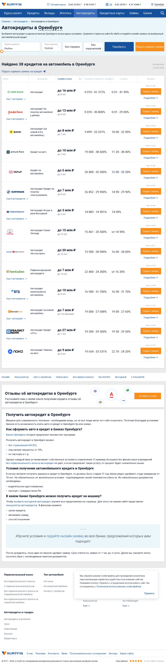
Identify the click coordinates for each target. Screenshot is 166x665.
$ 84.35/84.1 (75, 4)
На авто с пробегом (54, 591)
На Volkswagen (130, 600)
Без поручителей (93, 46)
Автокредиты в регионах (17, 619)
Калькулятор (22, 376)
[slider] (1, 51)
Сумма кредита (11, 44)
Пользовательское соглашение (88, 653)
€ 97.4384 (134, 4)
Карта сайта (127, 653)
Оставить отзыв (147, 395)
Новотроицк (10, 628)
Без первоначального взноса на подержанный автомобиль (21, 592)
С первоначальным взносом (19, 586)
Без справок (72, 46)
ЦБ (110, 4)
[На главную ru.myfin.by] (12, 653)
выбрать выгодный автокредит (32, 501)
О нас (30, 653)
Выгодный (120, 376)
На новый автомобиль (56, 586)
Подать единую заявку (150, 46)
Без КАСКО (104, 376)
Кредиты (33, 13)
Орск (6, 623)
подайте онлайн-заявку (65, 535)
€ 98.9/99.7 (90, 4)
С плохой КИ (137, 376)
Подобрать (119, 46)
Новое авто (62, 376)
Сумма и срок (65, 78)
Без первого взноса (83, 376)
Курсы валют (13, 13)
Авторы (113, 653)
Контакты (53, 653)
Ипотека (65, 13)
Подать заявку (151, 91)
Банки (147, 13)
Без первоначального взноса (19, 581)
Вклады (49, 13)
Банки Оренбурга (15, 434)
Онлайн (6, 376)
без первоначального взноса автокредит (30, 463)
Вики (64, 653)
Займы (134, 13)
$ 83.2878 (120, 4)
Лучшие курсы (58, 4)
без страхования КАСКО (22, 445)
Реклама (40, 653)
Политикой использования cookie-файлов (119, 586)
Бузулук (8, 633)
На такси (48, 581)
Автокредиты (85, 13)
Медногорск (10, 638)
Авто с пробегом (42, 376)
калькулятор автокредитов (21, 505)
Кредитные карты (112, 13)
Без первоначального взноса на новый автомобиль (21, 601)
